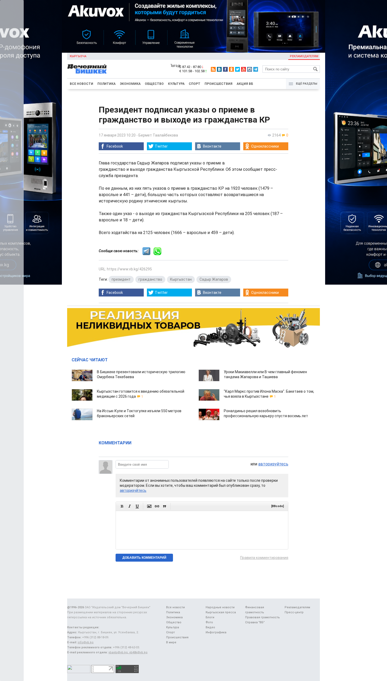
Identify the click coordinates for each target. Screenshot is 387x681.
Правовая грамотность (262, 617)
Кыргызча (78, 56)
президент (121, 279)
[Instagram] (249, 69)
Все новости (81, 84)
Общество (154, 84)
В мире (171, 642)
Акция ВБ (245, 84)
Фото (209, 622)
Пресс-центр (294, 612)
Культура (176, 84)
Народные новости (220, 607)
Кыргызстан (181, 279)
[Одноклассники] (231, 69)
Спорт (194, 84)
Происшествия (218, 84)
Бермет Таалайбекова (158, 135)
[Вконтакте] (219, 69)
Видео (210, 627)
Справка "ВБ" (255, 622)
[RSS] (213, 69)
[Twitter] (237, 69)
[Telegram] (255, 69)
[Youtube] (243, 69)
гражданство (150, 279)
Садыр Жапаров (214, 279)
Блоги (210, 617)
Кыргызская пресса (221, 612)
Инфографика (216, 632)
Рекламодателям (304, 56)
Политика (106, 84)
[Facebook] (225, 69)
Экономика (130, 84)
